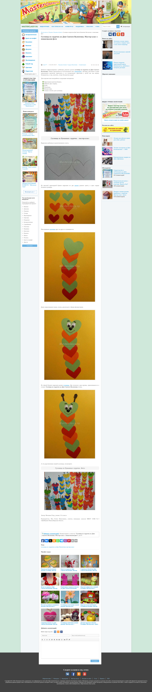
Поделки (26, 211)
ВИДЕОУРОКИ (44, 26)
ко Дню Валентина (60, 547)
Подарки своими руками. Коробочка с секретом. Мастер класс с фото (121, 193)
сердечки (52, 229)
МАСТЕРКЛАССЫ (57, 26)
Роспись (26, 237)
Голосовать (30, 245)
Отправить (95, 661)
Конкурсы (56, 678)
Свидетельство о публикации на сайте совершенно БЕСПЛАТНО (122, 171)
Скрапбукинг (27, 224)
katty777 (45, 64)
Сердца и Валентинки (72, 64)
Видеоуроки (65, 678)
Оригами (29, 67)
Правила (102, 678)
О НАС (98, 26)
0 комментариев (82, 64)
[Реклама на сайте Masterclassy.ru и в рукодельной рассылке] (115, 132)
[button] (42, 639)
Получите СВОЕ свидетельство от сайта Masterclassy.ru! (29, 104)
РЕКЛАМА (89, 26)
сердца (76, 185)
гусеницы (66, 385)
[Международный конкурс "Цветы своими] (29, 142)
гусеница (44, 547)
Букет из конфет (31, 38)
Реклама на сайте (86, 678)
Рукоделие (27, 220)
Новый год (29, 64)
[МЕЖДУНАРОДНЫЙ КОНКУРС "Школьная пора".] (29, 176)
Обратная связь (47, 678)
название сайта (30, 26)
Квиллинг (29, 56)
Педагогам (29, 71)
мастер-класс (70, 547)
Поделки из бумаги (62, 64)
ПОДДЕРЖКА (80, 26)
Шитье (26, 235)
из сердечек (50, 547)
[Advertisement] (70, 53)
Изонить (28, 53)
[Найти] (118, 26)
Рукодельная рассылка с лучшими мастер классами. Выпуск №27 (121, 182)
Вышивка (29, 42)
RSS (108, 678)
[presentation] (42, 639)
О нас (95, 678)
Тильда (26, 213)
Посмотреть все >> (30, 192)
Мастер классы (75, 678)
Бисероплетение (31, 35)
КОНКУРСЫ (69, 26)
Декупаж (28, 49)
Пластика (26, 226)
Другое (26, 242)
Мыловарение (30, 60)
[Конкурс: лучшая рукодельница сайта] (29, 118)
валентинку (78, 71)
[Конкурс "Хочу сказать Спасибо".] (29, 160)
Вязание (28, 45)
